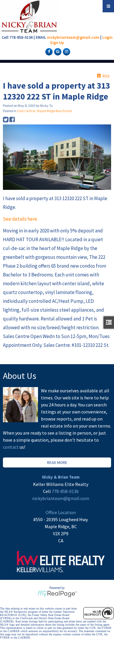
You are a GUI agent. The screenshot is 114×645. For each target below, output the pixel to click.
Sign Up (57, 42)
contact (11, 447)
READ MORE (57, 462)
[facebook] (48, 51)
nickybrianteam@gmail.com (73, 37)
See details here (20, 219)
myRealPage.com (57, 594)
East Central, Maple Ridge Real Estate (44, 111)
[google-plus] (57, 51)
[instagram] (65, 51)
